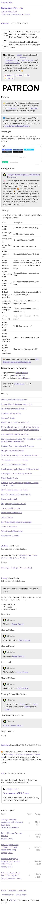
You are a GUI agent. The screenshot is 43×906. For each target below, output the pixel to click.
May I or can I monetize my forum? (14, 464)
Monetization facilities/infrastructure (14, 400)
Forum (18, 373)
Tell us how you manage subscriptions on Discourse (20, 455)
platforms (15, 827)
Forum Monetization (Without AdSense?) (16, 494)
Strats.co (6, 725)
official (3, 14)
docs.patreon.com (12, 789)
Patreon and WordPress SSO (11, 513)
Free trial (34, 108)
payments (15, 14)
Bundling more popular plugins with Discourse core (20, 469)
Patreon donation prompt (10, 536)
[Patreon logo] (21, 88)
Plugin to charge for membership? (13, 504)
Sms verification (7, 517)
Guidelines (22, 890)
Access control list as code (10, 508)
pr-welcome (11, 878)
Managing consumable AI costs (12, 451)
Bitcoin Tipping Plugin (9, 478)
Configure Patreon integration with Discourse (23, 175)
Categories (12, 890)
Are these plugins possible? (11, 413)
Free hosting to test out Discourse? (13, 409)
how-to (9, 827)
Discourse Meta (6, 2)
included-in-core (24, 14)
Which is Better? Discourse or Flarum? (15, 422)
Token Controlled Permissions (12, 531)
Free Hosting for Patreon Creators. (17, 126)
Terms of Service (7, 895)
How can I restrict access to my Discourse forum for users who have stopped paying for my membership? (20, 428)
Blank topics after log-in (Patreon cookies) (16, 568)
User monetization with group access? (15, 434)
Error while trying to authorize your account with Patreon (10, 861)
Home (3, 890)
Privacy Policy (21, 895)
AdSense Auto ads (8, 418)
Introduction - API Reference (16, 793)
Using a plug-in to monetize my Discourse (16, 474)
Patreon (25, 373)
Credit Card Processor (9, 527)
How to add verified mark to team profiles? (16, 404)
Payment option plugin (9, 499)
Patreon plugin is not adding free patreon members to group (9, 847)
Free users (12, 108)
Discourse (14, 900)
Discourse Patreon (12, 7)
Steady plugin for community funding (14, 460)
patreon (9, 14)
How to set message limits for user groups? (16, 522)
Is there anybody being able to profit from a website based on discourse (19, 484)
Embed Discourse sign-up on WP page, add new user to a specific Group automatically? (21, 440)
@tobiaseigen (19, 384)
